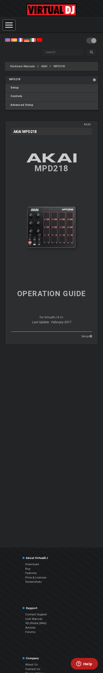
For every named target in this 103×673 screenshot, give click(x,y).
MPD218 (59, 66)
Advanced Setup (21, 105)
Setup (14, 87)
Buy (27, 568)
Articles (30, 627)
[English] (7, 40)
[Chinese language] (39, 40)
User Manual (33, 619)
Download (32, 564)
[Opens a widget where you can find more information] (84, 664)
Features (31, 573)
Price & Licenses (35, 577)
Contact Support (36, 614)
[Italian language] (33, 40)
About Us (31, 664)
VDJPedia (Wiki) (35, 623)
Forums (30, 632)
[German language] (27, 40)
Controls (15, 96)
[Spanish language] (14, 40)
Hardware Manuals (22, 66)
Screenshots (33, 581)
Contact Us (32, 669)
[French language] (20, 40)
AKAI (44, 66)
